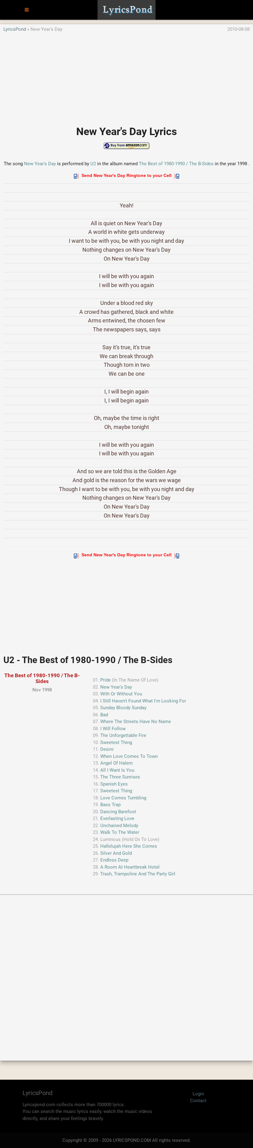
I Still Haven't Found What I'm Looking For (143, 701)
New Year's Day (40, 163)
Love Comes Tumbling (123, 798)
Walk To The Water (119, 832)
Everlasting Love (117, 818)
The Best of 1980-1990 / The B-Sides (176, 163)
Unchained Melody (119, 825)
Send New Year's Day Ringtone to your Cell (126, 175)
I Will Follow (113, 728)
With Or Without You (121, 694)
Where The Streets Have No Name (135, 721)
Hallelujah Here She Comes (128, 846)
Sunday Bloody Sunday (123, 707)
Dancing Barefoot (118, 811)
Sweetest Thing (116, 742)
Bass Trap (110, 804)
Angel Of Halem (116, 763)
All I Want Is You (117, 770)
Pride (105, 680)
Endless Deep (114, 860)
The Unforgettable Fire (123, 735)
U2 (93, 163)
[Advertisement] (126, 76)
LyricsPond (14, 29)
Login (198, 1094)
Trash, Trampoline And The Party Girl (137, 874)
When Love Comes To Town (129, 756)
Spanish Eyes (114, 784)
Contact (198, 1100)
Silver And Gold (116, 853)
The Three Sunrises (120, 777)
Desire (107, 749)
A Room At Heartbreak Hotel (130, 867)
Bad (104, 715)
